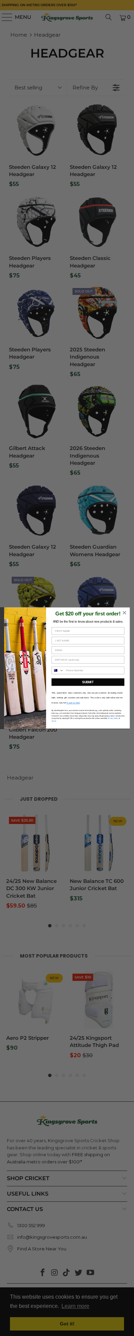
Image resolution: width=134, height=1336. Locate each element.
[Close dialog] (124, 612)
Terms (54, 721)
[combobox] (58, 670)
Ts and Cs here (73, 703)
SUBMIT (87, 682)
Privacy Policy (113, 718)
